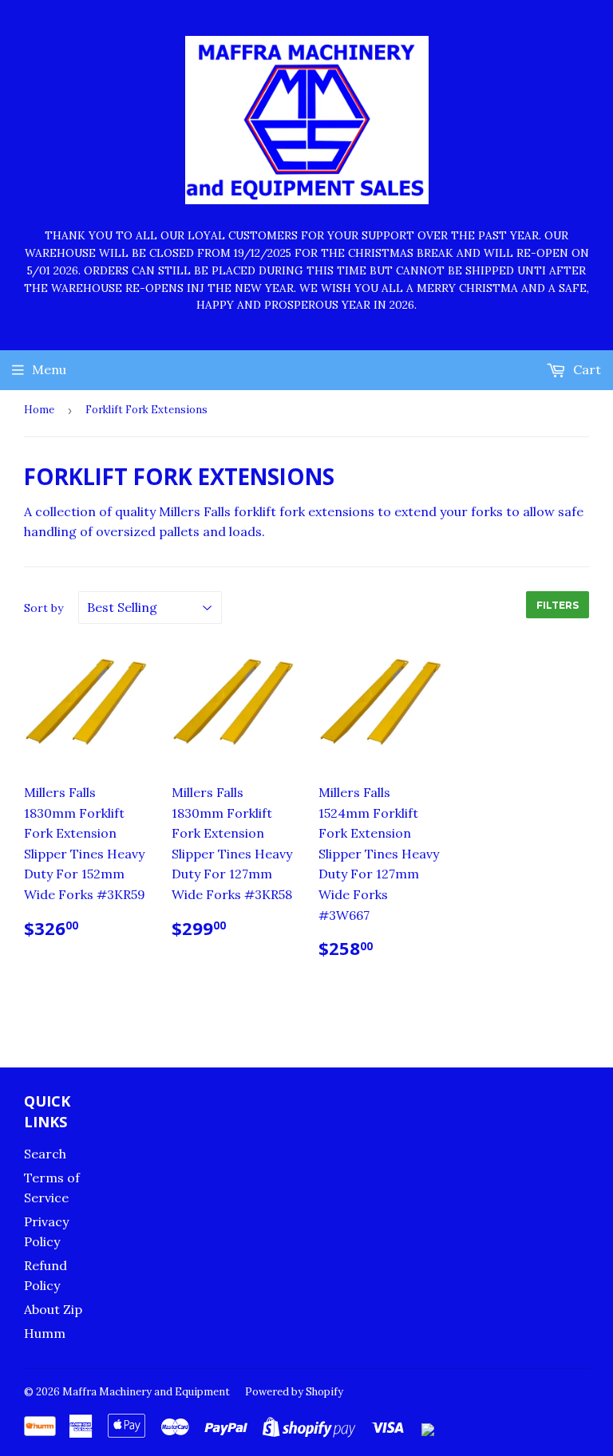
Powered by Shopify (294, 1392)
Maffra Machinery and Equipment (146, 1392)
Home (39, 409)
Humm (44, 1333)
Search (45, 1154)
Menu (49, 369)
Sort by (43, 608)
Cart (585, 369)
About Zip (53, 1309)
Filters (557, 605)
